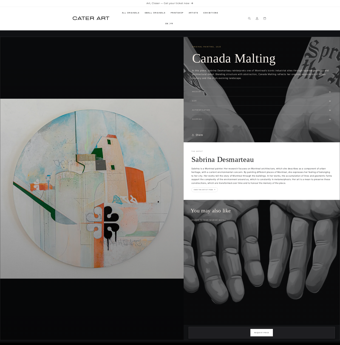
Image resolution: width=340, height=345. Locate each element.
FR (171, 24)
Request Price (261, 333)
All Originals (130, 13)
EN (166, 24)
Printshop (177, 13)
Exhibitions (210, 13)
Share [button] (199, 134)
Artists (193, 13)
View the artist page (205, 190)
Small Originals (155, 13)
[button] (249, 18)
